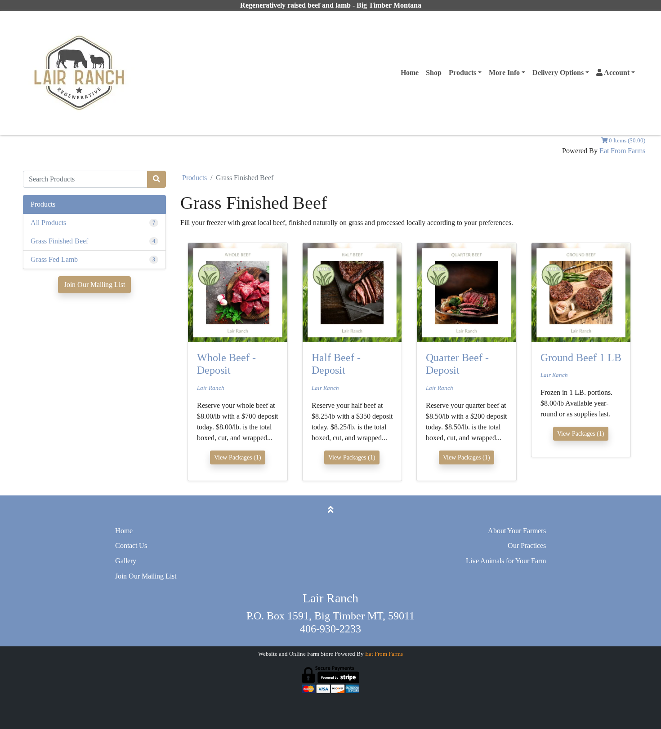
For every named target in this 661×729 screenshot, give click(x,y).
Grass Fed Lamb (54, 259)
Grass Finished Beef (59, 241)
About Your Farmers (517, 531)
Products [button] (462, 72)
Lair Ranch (210, 388)
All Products (48, 222)
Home (410, 72)
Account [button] (616, 72)
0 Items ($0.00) (626, 140)
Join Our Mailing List (94, 284)
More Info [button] (504, 72)
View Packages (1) (237, 457)
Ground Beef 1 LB (580, 357)
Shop (434, 72)
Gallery (125, 561)
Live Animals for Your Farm (506, 561)
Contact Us (131, 545)
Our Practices (527, 545)
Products (194, 177)
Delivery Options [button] (558, 72)
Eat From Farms (622, 151)
